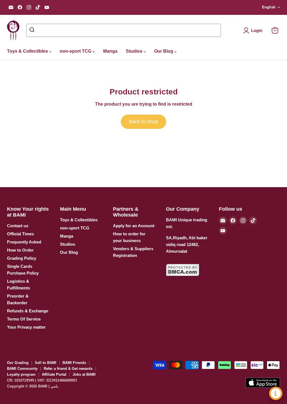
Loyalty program (21, 374)
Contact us (17, 225)
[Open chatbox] (276, 393)
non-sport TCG (76, 51)
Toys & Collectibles (28, 51)
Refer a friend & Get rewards (68, 368)
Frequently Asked (24, 242)
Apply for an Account (133, 225)
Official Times (20, 233)
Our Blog (164, 51)
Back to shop (143, 121)
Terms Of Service (24, 319)
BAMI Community (22, 368)
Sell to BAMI (45, 363)
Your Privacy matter (26, 327)
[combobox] (123, 30)
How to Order (20, 250)
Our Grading (18, 363)
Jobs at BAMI (84, 374)
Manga (110, 51)
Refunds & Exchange (27, 310)
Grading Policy (21, 258)
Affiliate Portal (54, 374)
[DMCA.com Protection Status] (183, 279)
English (269, 7)
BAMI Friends (74, 363)
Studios (135, 51)
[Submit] (33, 30)
